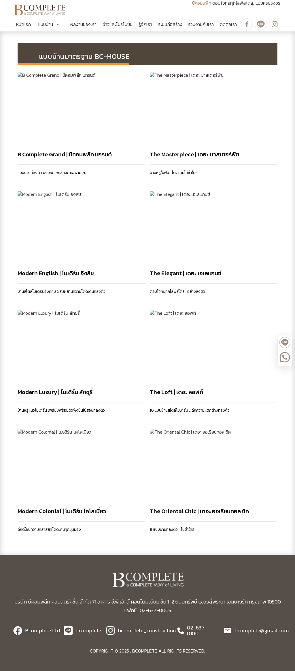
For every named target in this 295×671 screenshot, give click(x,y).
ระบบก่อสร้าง (170, 24)
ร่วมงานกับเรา (201, 24)
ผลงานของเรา (83, 24)
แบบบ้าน (45, 24)
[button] (50, 24)
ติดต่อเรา (228, 24)
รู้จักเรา (145, 24)
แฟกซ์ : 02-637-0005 (147, 610)
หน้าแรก (23, 24)
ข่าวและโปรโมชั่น (118, 24)
